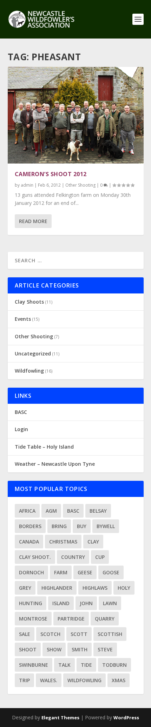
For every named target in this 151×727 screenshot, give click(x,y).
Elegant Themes (60, 717)
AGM (51, 510)
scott (79, 634)
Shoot (28, 649)
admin (27, 185)
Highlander (56, 587)
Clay (93, 541)
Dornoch (31, 572)
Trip (24, 680)
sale (24, 634)
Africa (27, 510)
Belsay (98, 510)
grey (25, 587)
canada (29, 541)
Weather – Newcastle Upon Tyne (55, 464)
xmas (118, 680)
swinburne (33, 665)
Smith (79, 649)
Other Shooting (80, 185)
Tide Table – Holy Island (44, 446)
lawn (110, 603)
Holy (124, 587)
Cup (100, 557)
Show (54, 649)
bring (59, 526)
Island (61, 603)
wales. (48, 680)
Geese (85, 572)
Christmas (63, 541)
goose (111, 572)
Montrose (33, 618)
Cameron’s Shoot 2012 (51, 174)
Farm (60, 572)
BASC (21, 412)
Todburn (114, 665)
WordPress (126, 717)
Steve (105, 649)
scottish (110, 634)
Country (73, 557)
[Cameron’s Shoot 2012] (76, 115)
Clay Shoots (29, 301)
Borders (30, 526)
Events (23, 319)
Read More (33, 221)
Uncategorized (33, 353)
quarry (104, 618)
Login (21, 429)
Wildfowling (29, 370)
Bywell (106, 526)
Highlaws (95, 587)
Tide (86, 665)
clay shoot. (35, 557)
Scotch (50, 634)
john (86, 603)
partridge (71, 618)
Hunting (30, 603)
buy (81, 526)
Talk (64, 665)
